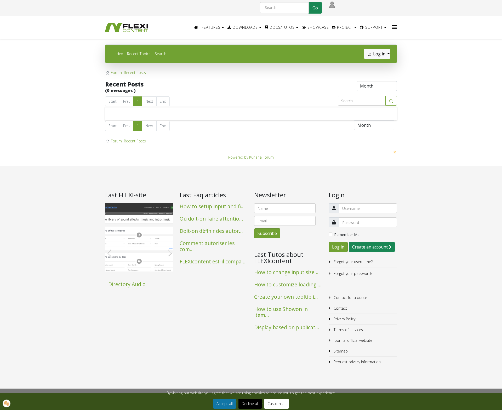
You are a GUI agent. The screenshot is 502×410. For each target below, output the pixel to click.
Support (373, 27)
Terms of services (348, 329)
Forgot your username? (353, 261)
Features (211, 27)
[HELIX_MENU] (394, 27)
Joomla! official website (352, 340)
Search (160, 53)
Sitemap (340, 351)
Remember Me (347, 234)
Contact (340, 308)
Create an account (370, 247)
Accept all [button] (224, 403)
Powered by (238, 157)
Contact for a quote (350, 297)
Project (344, 27)
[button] (6, 403)
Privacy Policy (344, 318)
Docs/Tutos (281, 27)
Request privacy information (357, 361)
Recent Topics (139, 53)
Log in (338, 247)
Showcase (317, 27)
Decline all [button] (250, 403)
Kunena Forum (261, 157)
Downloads (244, 27)
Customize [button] (276, 403)
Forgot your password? (352, 273)
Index (118, 53)
